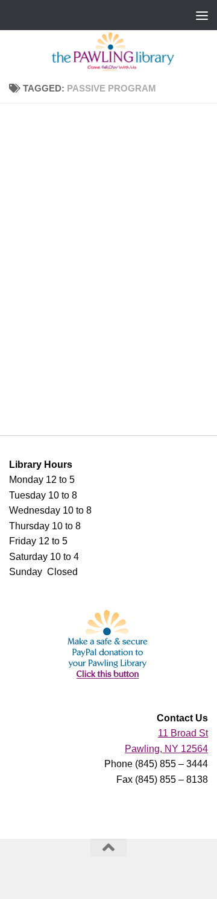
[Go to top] (108, 848)
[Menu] (202, 15)
